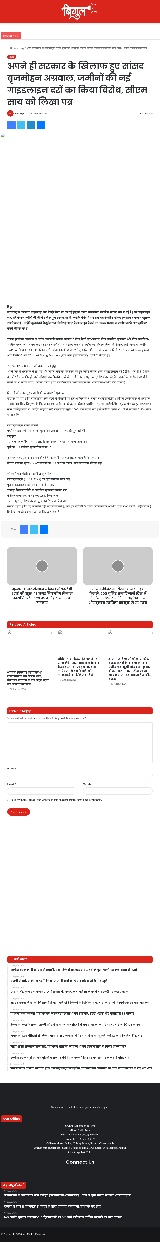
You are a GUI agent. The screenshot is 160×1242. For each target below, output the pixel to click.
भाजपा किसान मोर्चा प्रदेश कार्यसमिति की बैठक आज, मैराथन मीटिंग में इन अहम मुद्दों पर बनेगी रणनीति (27, 678)
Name (11, 768)
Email (12, 784)
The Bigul (20, 113)
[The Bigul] (80, 11)
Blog (21, 48)
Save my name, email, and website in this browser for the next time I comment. (56, 799)
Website (87, 784)
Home (13, 48)
